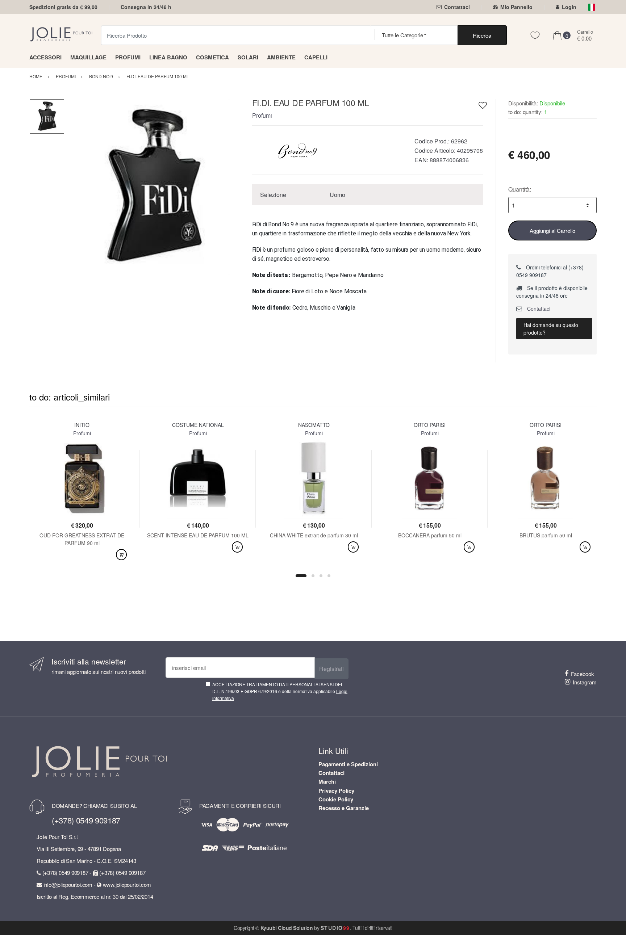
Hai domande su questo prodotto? (550, 328)
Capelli (315, 57)
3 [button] (321, 575)
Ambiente (281, 57)
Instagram (585, 682)
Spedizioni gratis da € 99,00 (63, 7)
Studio (335, 927)
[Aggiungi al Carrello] (121, 554)
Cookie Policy (335, 799)
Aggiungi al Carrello (552, 230)
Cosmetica (212, 57)
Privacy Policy (336, 790)
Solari (248, 57)
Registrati (331, 668)
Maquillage (88, 57)
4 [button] (328, 575)
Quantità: (519, 189)
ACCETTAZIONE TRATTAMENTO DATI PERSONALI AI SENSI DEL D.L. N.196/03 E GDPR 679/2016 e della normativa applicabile (279, 691)
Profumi (128, 57)
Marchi (327, 781)
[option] (152, 187)
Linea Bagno (168, 57)
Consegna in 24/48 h (146, 7)
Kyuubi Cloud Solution (286, 927)
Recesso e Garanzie (343, 808)
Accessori (45, 57)
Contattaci (457, 7)
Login (569, 7)
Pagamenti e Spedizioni (348, 764)
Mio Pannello (516, 7)
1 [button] (301, 575)
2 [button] (313, 575)
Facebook (582, 674)
